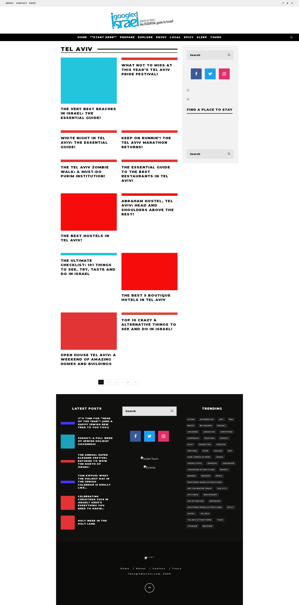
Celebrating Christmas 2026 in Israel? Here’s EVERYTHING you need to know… (93, 502)
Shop (32, 3)
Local (175, 37)
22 (128, 382)
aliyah (191, 419)
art (221, 419)
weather (207, 526)
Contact (21, 3)
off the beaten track (200, 488)
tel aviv (205, 513)
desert (224, 438)
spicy (231, 507)
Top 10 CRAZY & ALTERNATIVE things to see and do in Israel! (148, 324)
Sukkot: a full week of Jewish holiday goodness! (95, 441)
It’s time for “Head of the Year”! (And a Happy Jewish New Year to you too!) (95, 423)
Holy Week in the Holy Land (92, 522)
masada (192, 476)
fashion (221, 444)
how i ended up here (199, 457)
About (10, 3)
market (224, 469)
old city (222, 488)
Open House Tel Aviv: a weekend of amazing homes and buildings (88, 359)
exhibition (205, 444)
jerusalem (228, 463)
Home (82, 37)
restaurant (210, 495)
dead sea (209, 438)
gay (230, 451)
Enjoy (161, 37)
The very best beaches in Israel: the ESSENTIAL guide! (88, 113)
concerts (193, 438)
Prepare (127, 37)
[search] (229, 55)
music (219, 476)
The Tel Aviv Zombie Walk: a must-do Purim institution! (85, 171)
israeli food (195, 463)
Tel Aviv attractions (199, 520)
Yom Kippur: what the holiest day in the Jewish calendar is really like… (94, 481)
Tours (216, 37)
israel (219, 457)
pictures (193, 495)
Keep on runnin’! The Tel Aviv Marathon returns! (146, 142)
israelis (212, 463)
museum (206, 476)
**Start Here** (103, 37)
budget (222, 425)
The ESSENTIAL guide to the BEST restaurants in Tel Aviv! (145, 174)
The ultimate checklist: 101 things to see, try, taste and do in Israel (88, 267)
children (193, 432)
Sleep (202, 37)
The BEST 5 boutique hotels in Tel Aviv (146, 297)
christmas (227, 432)
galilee (218, 451)
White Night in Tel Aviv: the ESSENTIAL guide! (84, 142)
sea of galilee (196, 501)
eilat (190, 444)
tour (220, 520)
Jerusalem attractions (201, 469)
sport (191, 513)
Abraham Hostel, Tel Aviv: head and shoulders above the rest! (147, 207)
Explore (145, 37)
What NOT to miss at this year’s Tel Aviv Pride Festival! (146, 69)
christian (209, 432)
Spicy (189, 37)
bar (231, 419)
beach (191, 425)
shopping (214, 501)
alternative (207, 419)
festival (192, 451)
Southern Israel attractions (205, 507)
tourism (192, 526)
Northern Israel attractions (205, 482)
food (205, 451)
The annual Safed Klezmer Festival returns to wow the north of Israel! (93, 460)
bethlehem (206, 425)
